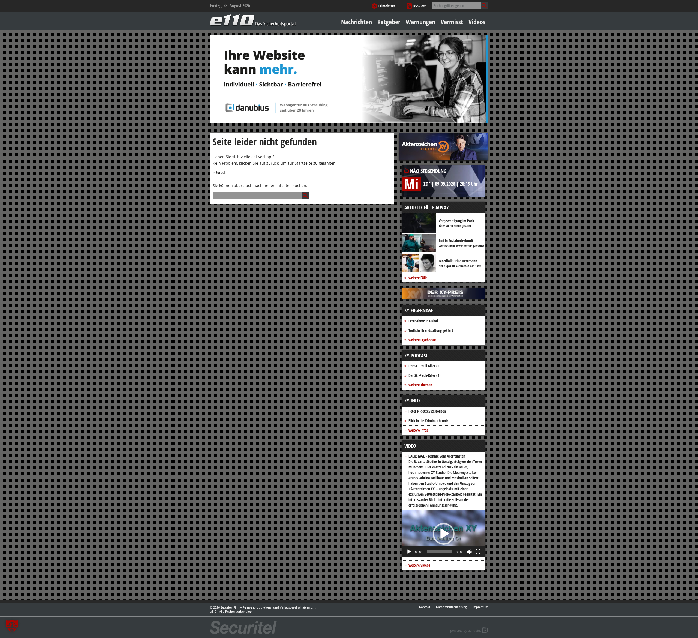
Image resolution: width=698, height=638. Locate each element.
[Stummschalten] (469, 552)
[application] (443, 533)
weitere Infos (418, 430)
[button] (444, 534)
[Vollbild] (478, 552)
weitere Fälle (417, 277)
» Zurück (219, 172)
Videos (476, 21)
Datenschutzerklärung (451, 607)
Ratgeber (388, 21)
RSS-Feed (419, 5)
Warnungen (420, 21)
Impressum (480, 607)
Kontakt (424, 607)
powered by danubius (465, 630)
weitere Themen (420, 384)
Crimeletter (386, 5)
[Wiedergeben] (409, 552)
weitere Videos (419, 565)
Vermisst (452, 21)
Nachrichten (356, 21)
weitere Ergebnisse (422, 339)
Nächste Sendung (428, 171)
